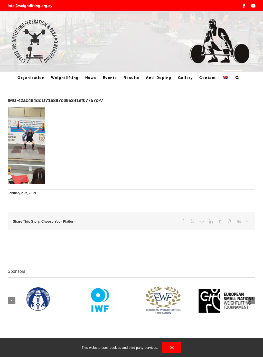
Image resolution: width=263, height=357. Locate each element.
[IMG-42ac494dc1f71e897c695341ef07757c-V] (26, 110)
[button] (237, 77)
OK (172, 347)
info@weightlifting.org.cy (30, 6)
